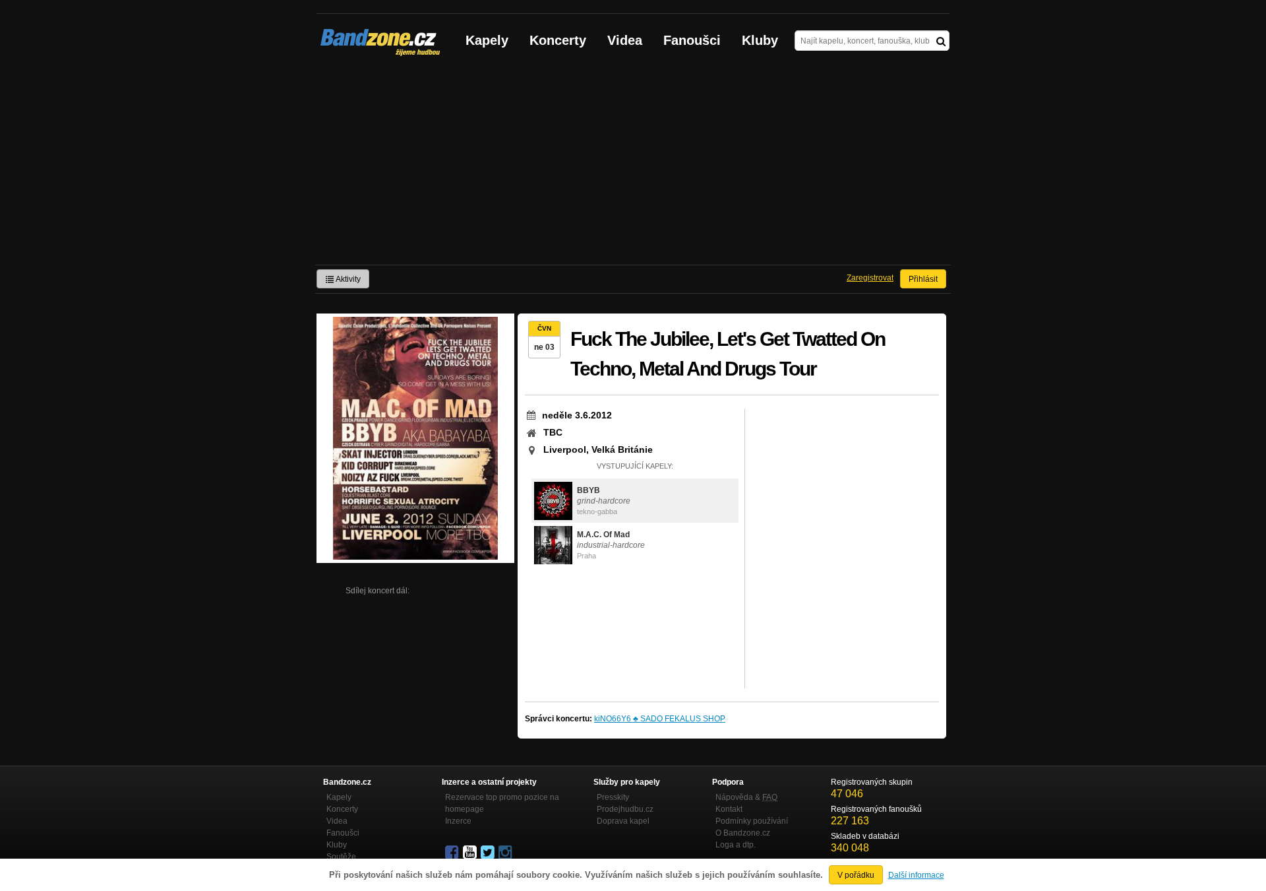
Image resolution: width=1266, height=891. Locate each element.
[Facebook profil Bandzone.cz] (453, 852)
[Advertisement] (633, 165)
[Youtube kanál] (471, 852)
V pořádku (855, 875)
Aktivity (347, 279)
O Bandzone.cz (742, 833)
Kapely (487, 40)
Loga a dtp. (735, 844)
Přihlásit (923, 279)
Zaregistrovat (870, 277)
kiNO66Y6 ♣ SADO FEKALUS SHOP (659, 718)
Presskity (613, 797)
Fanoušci (692, 40)
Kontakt (728, 809)
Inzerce (458, 821)
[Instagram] (506, 852)
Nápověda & (746, 797)
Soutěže (341, 856)
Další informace (916, 875)
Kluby (760, 40)
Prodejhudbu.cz (625, 809)
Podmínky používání (751, 821)
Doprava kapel (623, 821)
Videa (624, 40)
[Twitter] (489, 852)
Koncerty (557, 40)
